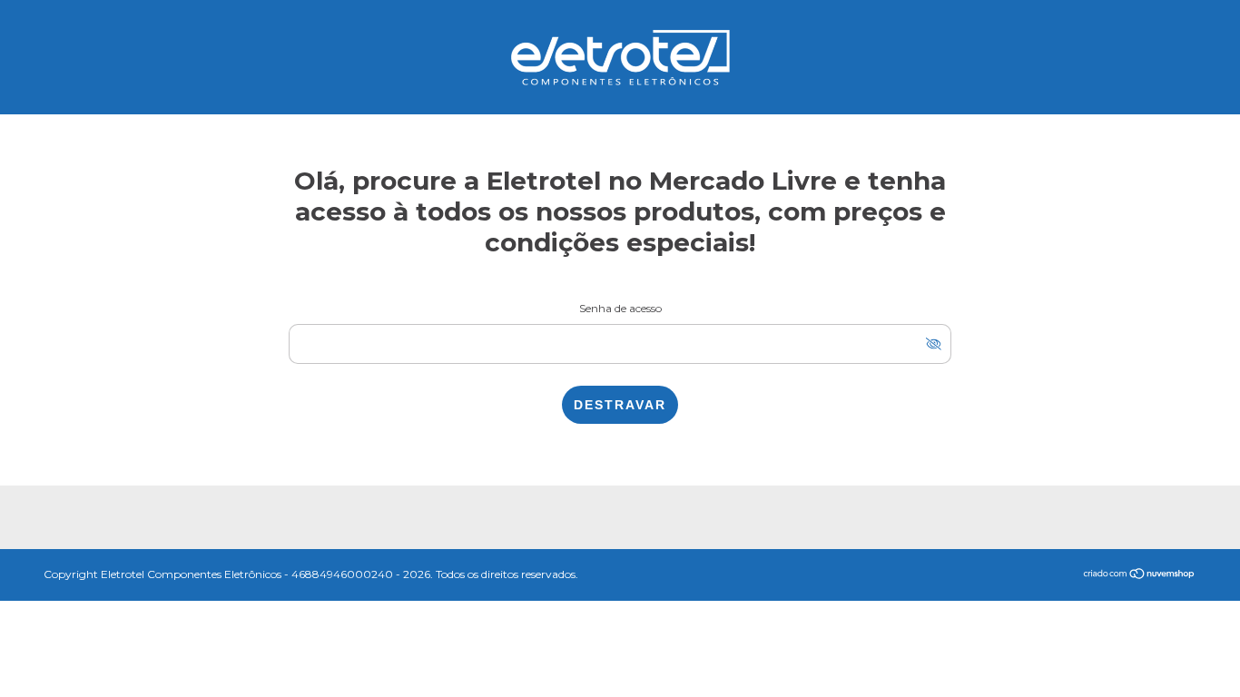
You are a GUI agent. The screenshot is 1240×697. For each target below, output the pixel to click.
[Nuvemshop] (1139, 576)
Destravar (620, 405)
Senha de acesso (620, 308)
